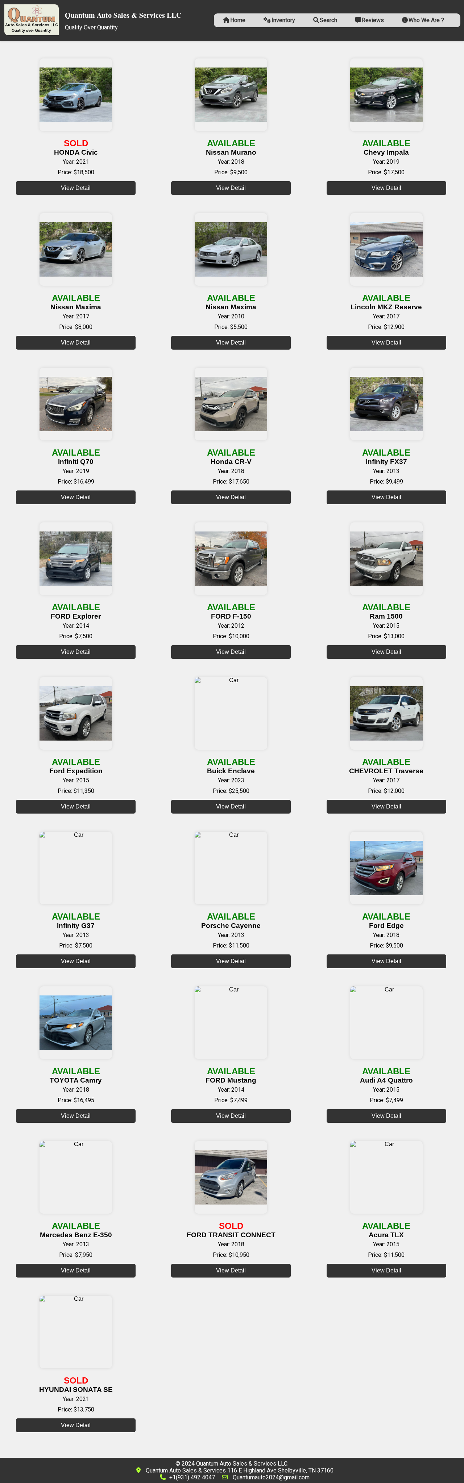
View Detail (76, 188)
